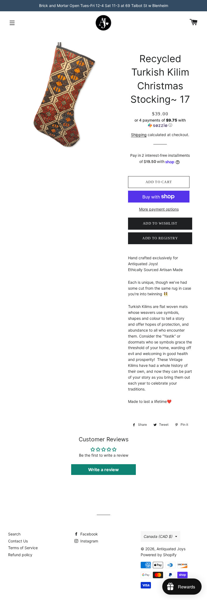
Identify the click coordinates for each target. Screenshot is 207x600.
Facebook (88, 534)
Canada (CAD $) (158, 536)
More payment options (159, 209)
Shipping (139, 134)
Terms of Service (23, 547)
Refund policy (20, 554)
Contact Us (18, 541)
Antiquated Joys (171, 548)
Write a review (103, 469)
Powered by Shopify (159, 554)
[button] (160, 123)
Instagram (88, 541)
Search (14, 534)
